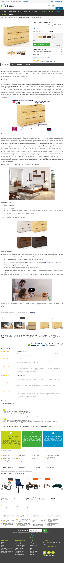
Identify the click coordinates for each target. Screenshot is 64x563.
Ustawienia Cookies (19, 546)
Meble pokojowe (20, 464)
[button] (36, 6)
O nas (3, 1)
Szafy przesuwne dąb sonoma (53, 461)
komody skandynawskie (49, 262)
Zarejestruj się (58, 1)
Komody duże (35, 458)
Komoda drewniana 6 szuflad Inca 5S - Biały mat (28, 371)
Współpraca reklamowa (6, 548)
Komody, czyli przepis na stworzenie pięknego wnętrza (38, 507)
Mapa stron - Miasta (33, 551)
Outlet (4, 14)
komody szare (14, 450)
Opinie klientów (18, 552)
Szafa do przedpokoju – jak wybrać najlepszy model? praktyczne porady (22, 516)
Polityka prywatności (20, 545)
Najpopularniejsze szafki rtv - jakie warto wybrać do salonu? (38, 525)
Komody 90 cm (5, 455)
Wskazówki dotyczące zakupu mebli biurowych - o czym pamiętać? (23, 520)
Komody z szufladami (36, 461)
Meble (4, 11)
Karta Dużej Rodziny (20, 551)
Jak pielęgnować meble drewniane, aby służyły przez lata (52, 511)
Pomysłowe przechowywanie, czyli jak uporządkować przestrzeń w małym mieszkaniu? (23, 511)
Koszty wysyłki (18, 542)
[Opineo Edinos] (48, 555)
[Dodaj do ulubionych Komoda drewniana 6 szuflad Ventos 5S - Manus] (51, 44)
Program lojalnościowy (34, 543)
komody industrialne (21, 450)
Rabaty (30, 548)
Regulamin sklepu (33, 545)
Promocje (50, 11)
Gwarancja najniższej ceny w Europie (42, 51)
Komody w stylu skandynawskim (5, 461)
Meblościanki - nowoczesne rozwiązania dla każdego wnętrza (37, 511)
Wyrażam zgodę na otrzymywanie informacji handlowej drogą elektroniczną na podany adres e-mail (32, 532)
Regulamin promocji (33, 546)
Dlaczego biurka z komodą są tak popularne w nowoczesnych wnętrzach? (53, 516)
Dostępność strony (19, 554)
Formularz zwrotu (5, 552)
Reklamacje (31, 552)
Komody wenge (20, 458)
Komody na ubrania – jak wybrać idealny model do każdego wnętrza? (9, 511)
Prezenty (10, 14)
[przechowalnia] (49, 6)
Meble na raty (18, 549)
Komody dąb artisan (21, 461)
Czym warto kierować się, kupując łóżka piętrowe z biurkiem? (7, 524)
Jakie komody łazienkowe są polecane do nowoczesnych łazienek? (52, 506)
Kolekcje (57, 11)
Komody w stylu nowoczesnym (9, 458)
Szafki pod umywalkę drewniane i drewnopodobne (53, 464)
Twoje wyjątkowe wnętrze (18, 412)
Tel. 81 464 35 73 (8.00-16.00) (16, 1)
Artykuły (31, 542)
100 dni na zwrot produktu (39, 49)
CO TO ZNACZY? (51, 57)
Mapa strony (32, 554)
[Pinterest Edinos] (53, 552)
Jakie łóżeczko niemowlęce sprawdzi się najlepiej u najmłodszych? (52, 524)
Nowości (43, 11)
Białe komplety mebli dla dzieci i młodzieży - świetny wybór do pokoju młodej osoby (23, 524)
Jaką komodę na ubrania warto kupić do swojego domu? (23, 507)
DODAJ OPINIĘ (52, 61)
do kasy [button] (58, 8)
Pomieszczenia (12, 11)
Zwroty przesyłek (19, 548)
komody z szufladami (50, 450)
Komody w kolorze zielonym (53, 455)
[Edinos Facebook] (44, 552)
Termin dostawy (19, 543)
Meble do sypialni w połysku (8, 467)
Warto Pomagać (5, 546)
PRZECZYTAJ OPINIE (45, 61)
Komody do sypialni (21, 467)
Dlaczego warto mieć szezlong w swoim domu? (8, 521)
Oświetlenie (26, 11)
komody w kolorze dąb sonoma (39, 450)
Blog (2, 542)
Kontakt (7, 1)
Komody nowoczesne (21, 455)
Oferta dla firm (4, 549)
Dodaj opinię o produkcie (8, 403)
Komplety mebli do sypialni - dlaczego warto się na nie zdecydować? (8, 516)
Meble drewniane (50, 467)
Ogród (19, 11)
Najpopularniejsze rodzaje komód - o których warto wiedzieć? (7, 506)
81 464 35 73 (49, 542)
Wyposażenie (35, 11)
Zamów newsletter (22, 530)
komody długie (29, 450)
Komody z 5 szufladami (37, 455)
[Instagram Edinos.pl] (49, 552)
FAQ (30, 549)
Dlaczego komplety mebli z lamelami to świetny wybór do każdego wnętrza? (38, 516)
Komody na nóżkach (36, 467)
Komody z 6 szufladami (37, 464)
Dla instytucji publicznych (7, 551)
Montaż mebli (36, 54)
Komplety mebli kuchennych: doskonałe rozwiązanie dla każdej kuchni (53, 520)
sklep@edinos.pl (26, 1)
